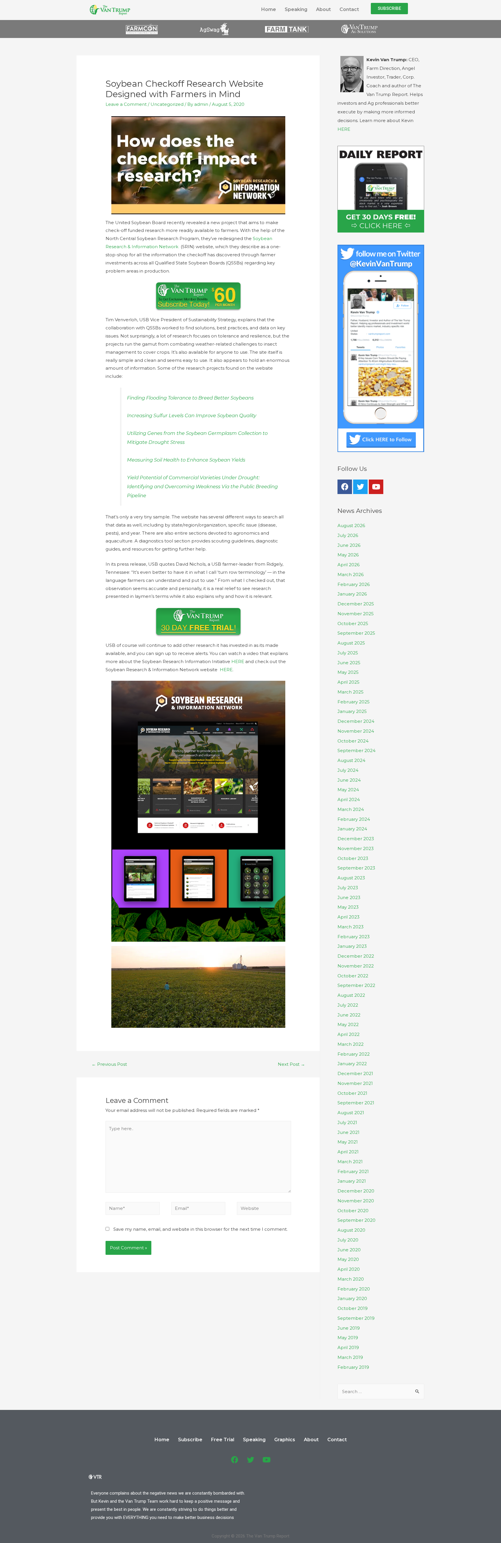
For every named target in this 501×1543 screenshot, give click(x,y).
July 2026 (347, 535)
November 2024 (355, 731)
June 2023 (348, 897)
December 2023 (355, 838)
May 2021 (347, 1142)
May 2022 (348, 1024)
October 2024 (353, 741)
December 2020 (355, 1191)
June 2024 (349, 780)
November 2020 (355, 1200)
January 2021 (351, 1181)
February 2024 (353, 819)
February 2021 (353, 1171)
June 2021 (348, 1132)
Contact (349, 9)
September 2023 (356, 868)
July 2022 (347, 1005)
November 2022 (355, 966)
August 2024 (351, 760)
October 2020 (353, 1210)
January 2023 (352, 946)
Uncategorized (167, 104)
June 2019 (348, 1328)
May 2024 (348, 789)
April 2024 (348, 799)
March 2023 (350, 927)
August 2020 (351, 1230)
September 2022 (356, 985)
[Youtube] (376, 487)
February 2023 (353, 936)
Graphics (284, 1439)
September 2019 (356, 1318)
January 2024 (352, 829)
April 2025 (348, 682)
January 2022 (352, 1063)
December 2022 (355, 956)
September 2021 (355, 1102)
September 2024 (356, 750)
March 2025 (350, 692)
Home (268, 9)
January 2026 (352, 594)
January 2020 (352, 1298)
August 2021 (350, 1112)
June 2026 (348, 545)
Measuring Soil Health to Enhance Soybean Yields (186, 460)
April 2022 (348, 1034)
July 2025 (347, 653)
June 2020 (349, 1249)
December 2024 (355, 721)
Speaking (296, 9)
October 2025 (352, 623)
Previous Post (109, 1064)
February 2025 (353, 702)
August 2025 (351, 643)
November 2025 (355, 613)
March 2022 (350, 1044)
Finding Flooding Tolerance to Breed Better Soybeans (190, 398)
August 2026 (351, 525)
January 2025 (352, 711)
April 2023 (348, 917)
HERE (237, 661)
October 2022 (352, 976)
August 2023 (351, 878)
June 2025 (348, 662)
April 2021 (348, 1151)
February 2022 (353, 1054)
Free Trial (222, 1439)
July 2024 (347, 770)
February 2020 (353, 1289)
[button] (389, 8)
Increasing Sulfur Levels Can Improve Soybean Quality (191, 415)
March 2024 (350, 809)
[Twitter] (360, 487)
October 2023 (352, 858)
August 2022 (351, 995)
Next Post (291, 1064)
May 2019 (347, 1337)
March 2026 (350, 574)
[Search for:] (380, 1391)
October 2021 (352, 1093)
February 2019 (353, 1367)
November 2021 (355, 1083)
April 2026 (348, 564)
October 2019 (352, 1308)
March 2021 (350, 1161)
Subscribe (190, 1439)
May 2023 (348, 907)
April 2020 (348, 1269)
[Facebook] (344, 487)
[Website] (264, 1209)
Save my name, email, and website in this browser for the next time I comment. (200, 1229)
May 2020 (348, 1259)
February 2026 (353, 584)
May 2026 (348, 555)
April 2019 (348, 1347)
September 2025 (356, 633)
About (323, 9)
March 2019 (350, 1357)
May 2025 (348, 672)
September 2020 (356, 1220)
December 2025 (355, 604)
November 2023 (355, 848)
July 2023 (347, 887)
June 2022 (348, 1015)
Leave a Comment (126, 104)
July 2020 (347, 1240)
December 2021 (355, 1073)
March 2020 (350, 1279)
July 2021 (347, 1122)
